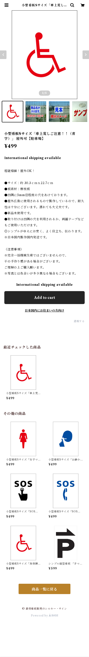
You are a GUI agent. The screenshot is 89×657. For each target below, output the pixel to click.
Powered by (40, 615)
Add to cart (44, 297)
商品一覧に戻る (44, 589)
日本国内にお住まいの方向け (44, 310)
